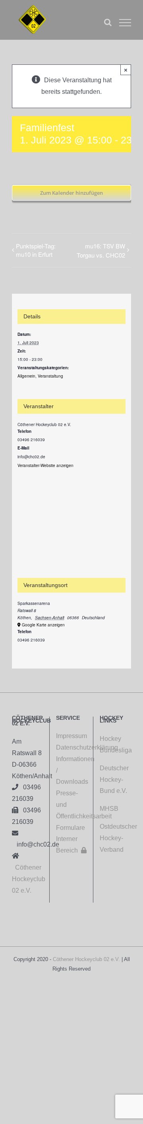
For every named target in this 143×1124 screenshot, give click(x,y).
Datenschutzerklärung (71, 747)
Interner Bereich (71, 844)
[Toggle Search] (108, 22)
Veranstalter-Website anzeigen (45, 465)
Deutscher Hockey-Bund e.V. (114, 780)
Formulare (70, 827)
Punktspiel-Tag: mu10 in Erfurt (36, 250)
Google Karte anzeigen (43, 625)
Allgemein (26, 376)
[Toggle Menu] (125, 22)
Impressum (71, 736)
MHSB (109, 808)
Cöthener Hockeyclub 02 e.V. (28, 879)
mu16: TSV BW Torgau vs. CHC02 (101, 250)
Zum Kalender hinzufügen (71, 193)
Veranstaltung (50, 376)
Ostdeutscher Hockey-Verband (118, 838)
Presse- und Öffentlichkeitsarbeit (71, 805)
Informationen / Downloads (71, 770)
